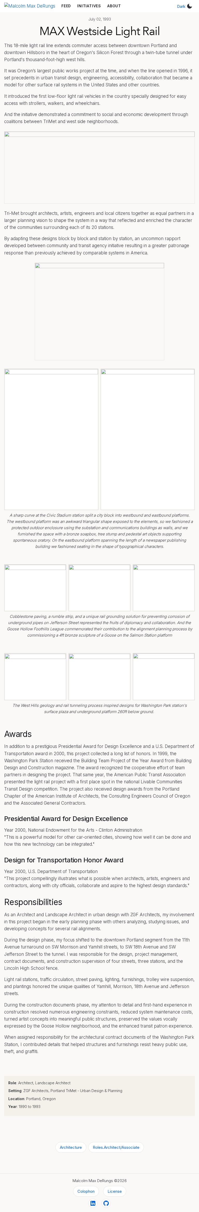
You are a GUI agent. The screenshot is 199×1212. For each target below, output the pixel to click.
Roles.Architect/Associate (116, 1147)
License (115, 1191)
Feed (66, 6)
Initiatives (89, 6)
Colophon (86, 1191)
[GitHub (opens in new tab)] (106, 1203)
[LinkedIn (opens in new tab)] (92, 1203)
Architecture (71, 1147)
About (114, 6)
